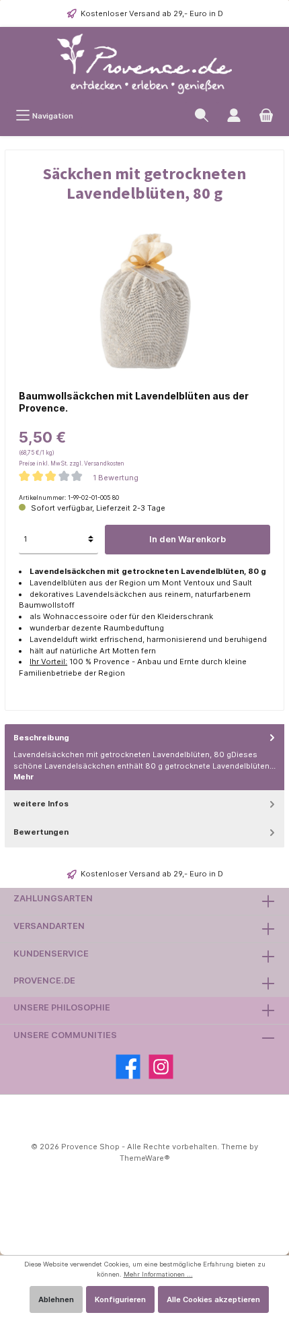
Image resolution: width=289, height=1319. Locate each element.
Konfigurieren (120, 1299)
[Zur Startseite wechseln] (144, 64)
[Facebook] (128, 1067)
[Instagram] (161, 1067)
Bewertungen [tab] (41, 832)
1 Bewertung (115, 477)
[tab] (144, 758)
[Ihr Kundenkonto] (234, 115)
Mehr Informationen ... (158, 1274)
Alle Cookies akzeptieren (213, 1299)
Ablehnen (56, 1299)
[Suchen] (201, 115)
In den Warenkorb (187, 539)
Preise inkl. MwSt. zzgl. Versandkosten (71, 463)
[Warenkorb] (266, 115)
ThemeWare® (145, 1158)
